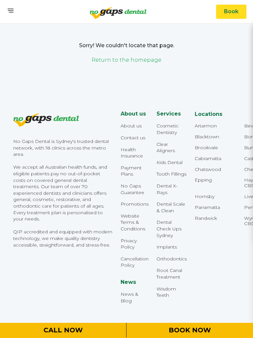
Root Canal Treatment (169, 273)
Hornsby (204, 196)
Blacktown (207, 137)
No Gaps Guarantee (132, 189)
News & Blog (129, 297)
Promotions (135, 204)
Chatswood (208, 169)
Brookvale (206, 148)
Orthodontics (171, 259)
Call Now (63, 330)
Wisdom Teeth (166, 292)
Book (231, 11)
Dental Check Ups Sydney (169, 228)
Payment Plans (131, 171)
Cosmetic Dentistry (167, 129)
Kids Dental (169, 162)
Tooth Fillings (171, 174)
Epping (203, 180)
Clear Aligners (165, 147)
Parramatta (207, 207)
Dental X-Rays (167, 189)
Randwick (206, 218)
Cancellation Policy (135, 262)
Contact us (133, 138)
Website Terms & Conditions (133, 222)
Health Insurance (132, 153)
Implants (166, 247)
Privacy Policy (129, 244)
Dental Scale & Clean (170, 207)
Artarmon (206, 126)
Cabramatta (208, 158)
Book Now (190, 330)
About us (131, 126)
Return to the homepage (126, 60)
